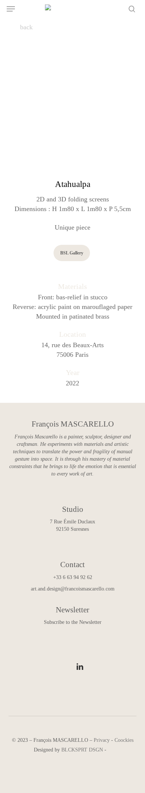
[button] (11, 9)
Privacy (102, 740)
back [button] (25, 27)
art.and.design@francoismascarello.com (73, 589)
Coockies (124, 740)
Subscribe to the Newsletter (73, 622)
